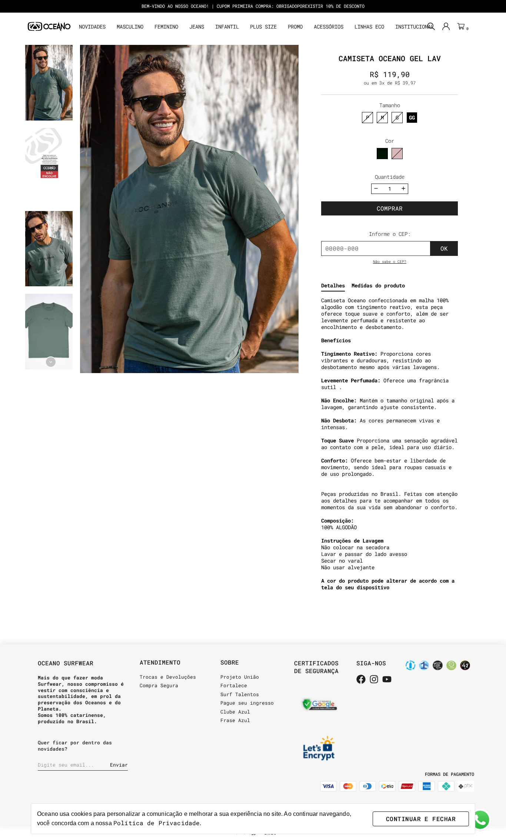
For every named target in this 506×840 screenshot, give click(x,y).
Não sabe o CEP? (389, 261)
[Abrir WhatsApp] (480, 820)
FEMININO (166, 26)
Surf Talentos (239, 694)
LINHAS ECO (369, 26)
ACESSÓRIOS (328, 26)
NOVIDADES (92, 26)
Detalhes (333, 285)
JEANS (196, 26)
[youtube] (386, 680)
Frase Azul (235, 720)
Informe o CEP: (389, 233)
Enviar (119, 764)
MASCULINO (130, 26)
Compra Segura (159, 685)
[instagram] (373, 680)
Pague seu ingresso (247, 702)
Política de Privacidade (156, 823)
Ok (444, 248)
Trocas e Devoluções (168, 676)
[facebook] (360, 680)
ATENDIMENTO (160, 662)
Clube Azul (235, 711)
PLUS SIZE (263, 26)
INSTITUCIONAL (414, 26)
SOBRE (229, 662)
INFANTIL (227, 26)
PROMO (295, 26)
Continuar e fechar (421, 819)
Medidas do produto (378, 285)
